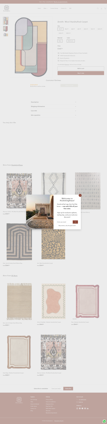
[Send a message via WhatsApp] (104, 421)
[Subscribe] (75, 222)
